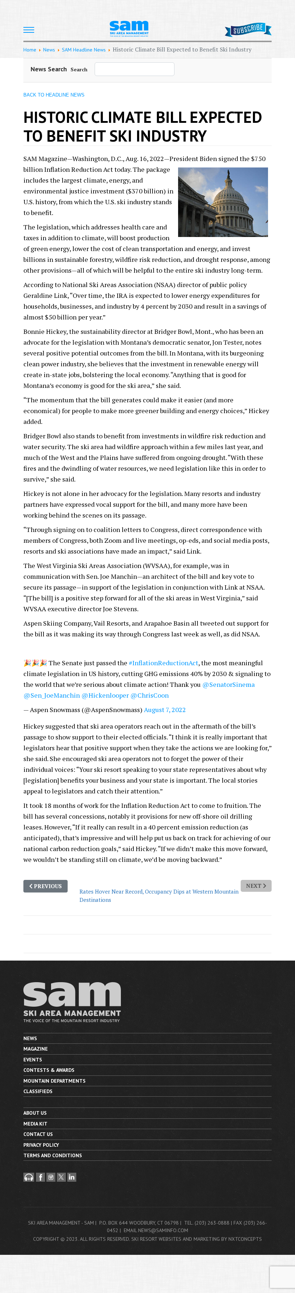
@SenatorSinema (228, 684)
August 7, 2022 (165, 709)
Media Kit (35, 1123)
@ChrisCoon (149, 695)
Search (79, 69)
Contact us (38, 1134)
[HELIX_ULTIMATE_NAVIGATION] (28, 30)
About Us (35, 1113)
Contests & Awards (48, 1070)
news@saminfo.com (163, 1230)
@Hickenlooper (105, 695)
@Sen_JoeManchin (51, 695)
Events (32, 1059)
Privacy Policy (41, 1145)
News (30, 1038)
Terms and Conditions (52, 1155)
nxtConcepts (245, 1239)
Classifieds (38, 1091)
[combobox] (134, 69)
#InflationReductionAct (163, 662)
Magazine (35, 1049)
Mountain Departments (54, 1081)
